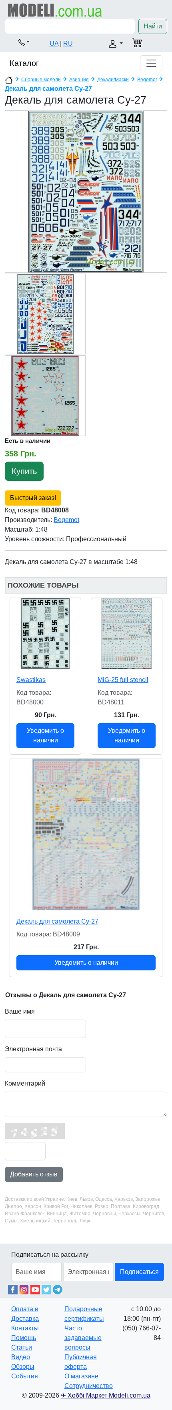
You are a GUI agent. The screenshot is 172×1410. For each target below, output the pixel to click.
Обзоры (22, 1366)
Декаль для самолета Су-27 (57, 921)
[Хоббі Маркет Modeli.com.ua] (55, 9)
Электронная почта (33, 1049)
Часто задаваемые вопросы (83, 1338)
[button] (24, 42)
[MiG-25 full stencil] (126, 633)
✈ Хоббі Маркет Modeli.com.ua (105, 1395)
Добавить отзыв (34, 1174)
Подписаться (139, 1271)
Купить (24, 471)
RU (68, 43)
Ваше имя (20, 1011)
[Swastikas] (45, 633)
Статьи (21, 1347)
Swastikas (31, 679)
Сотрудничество (88, 1385)
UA (54, 43)
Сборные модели (41, 79)
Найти (153, 26)
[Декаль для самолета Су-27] (86, 834)
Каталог (24, 63)
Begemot (147, 79)
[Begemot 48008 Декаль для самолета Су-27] (86, 191)
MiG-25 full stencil (123, 679)
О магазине (81, 1376)
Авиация (79, 79)
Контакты (25, 1328)
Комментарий (25, 1083)
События (24, 1376)
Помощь (23, 1337)
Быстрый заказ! (33, 497)
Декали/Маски (113, 79)
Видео (20, 1357)
